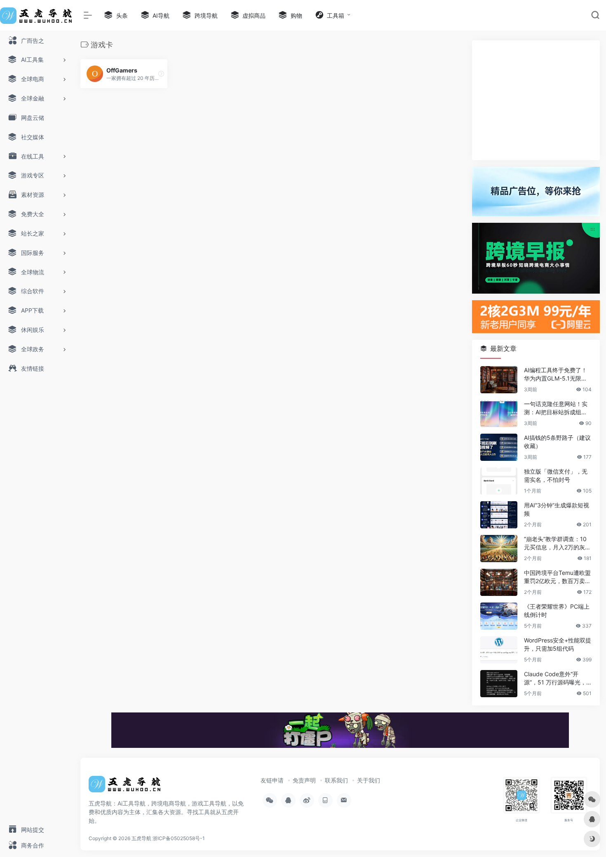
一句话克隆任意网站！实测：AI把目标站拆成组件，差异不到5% (555, 408)
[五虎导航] (126, 787)
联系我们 (336, 780)
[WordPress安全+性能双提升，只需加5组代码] (498, 649)
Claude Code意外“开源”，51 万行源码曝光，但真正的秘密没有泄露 (555, 678)
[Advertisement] (536, 100)
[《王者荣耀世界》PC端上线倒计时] (498, 616)
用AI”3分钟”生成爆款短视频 (556, 509)
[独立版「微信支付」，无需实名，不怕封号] (498, 481)
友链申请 (272, 780)
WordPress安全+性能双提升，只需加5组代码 (557, 644)
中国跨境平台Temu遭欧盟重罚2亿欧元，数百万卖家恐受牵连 (557, 577)
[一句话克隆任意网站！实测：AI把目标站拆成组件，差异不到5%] (498, 413)
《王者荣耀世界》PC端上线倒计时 (557, 610)
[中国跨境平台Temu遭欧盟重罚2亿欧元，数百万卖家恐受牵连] (498, 582)
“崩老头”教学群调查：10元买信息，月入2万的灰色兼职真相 (557, 543)
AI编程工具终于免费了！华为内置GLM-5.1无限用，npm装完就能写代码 (556, 375)
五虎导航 (141, 838)
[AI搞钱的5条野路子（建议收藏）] (498, 447)
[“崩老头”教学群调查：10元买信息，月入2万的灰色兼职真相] (498, 548)
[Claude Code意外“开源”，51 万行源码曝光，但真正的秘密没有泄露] (498, 683)
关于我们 (368, 780)
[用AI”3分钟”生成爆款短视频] (498, 514)
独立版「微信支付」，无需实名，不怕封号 (555, 475)
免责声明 (304, 780)
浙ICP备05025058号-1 (179, 838)
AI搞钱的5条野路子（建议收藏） (557, 441)
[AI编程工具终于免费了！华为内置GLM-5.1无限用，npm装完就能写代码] (498, 379)
